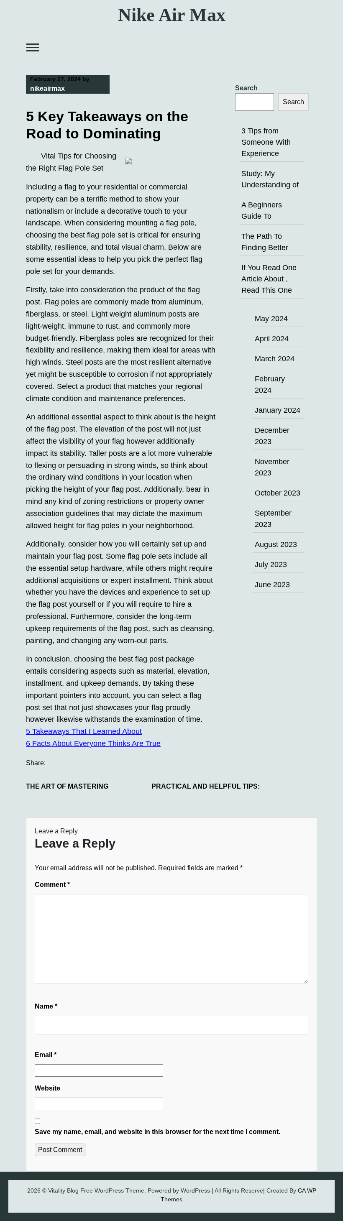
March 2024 (274, 359)
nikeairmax (47, 88)
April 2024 (272, 339)
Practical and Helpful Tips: (205, 786)
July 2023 (271, 564)
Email (45, 1054)
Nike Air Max (171, 15)
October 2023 (277, 493)
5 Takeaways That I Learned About (84, 731)
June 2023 (272, 584)
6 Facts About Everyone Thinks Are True (93, 743)
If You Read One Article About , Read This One (269, 278)
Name (46, 1006)
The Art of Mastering (67, 786)
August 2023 (276, 544)
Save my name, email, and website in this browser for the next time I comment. (157, 1131)
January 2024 (277, 410)
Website (47, 1088)
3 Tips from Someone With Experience (266, 142)
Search (246, 88)
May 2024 (271, 318)
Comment (52, 884)
